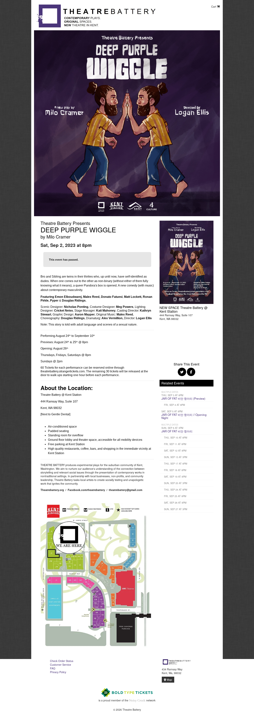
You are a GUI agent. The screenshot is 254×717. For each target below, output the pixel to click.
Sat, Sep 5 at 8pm (171, 411)
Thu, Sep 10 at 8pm (175, 437)
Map (169, 679)
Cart (214, 6)
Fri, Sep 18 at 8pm (175, 470)
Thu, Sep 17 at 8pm (175, 463)
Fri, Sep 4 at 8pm (174, 405)
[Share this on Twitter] (182, 372)
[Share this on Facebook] (191, 372)
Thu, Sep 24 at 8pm (175, 489)
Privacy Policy (58, 672)
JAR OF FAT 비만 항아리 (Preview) (183, 398)
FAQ (52, 668)
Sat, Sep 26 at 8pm (175, 502)
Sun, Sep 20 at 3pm (175, 483)
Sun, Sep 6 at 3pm (172, 428)
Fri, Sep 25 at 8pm (175, 496)
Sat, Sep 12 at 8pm (175, 450)
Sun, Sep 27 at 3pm (175, 509)
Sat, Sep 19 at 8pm (175, 476)
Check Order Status (61, 661)
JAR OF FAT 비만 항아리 (176, 431)
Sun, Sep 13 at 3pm (175, 457)
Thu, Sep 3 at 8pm (172, 395)
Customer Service (60, 664)
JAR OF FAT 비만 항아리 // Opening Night (184, 416)
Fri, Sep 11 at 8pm (175, 444)
